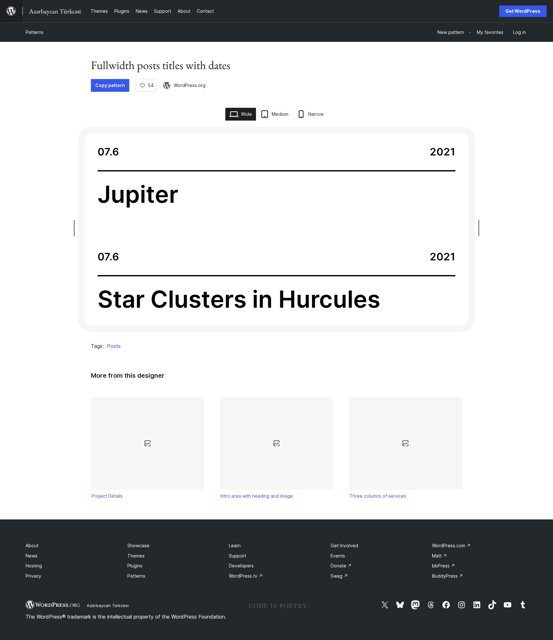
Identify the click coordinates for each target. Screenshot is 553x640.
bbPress (443, 565)
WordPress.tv (246, 576)
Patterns (35, 32)
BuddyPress (447, 576)
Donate (341, 565)
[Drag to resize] (76, 228)
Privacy (33, 576)
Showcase (138, 545)
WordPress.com (451, 545)
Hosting (34, 565)
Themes (136, 555)
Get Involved (344, 545)
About (32, 545)
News (31, 555)
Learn (235, 545)
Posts (114, 346)
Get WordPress (523, 11)
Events (338, 555)
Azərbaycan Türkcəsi (108, 605)
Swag (339, 576)
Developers (241, 565)
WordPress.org (189, 85)
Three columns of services (377, 496)
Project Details (107, 496)
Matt (439, 555)
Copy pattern (110, 85)
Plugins (134, 565)
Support (237, 555)
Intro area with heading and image (256, 496)
